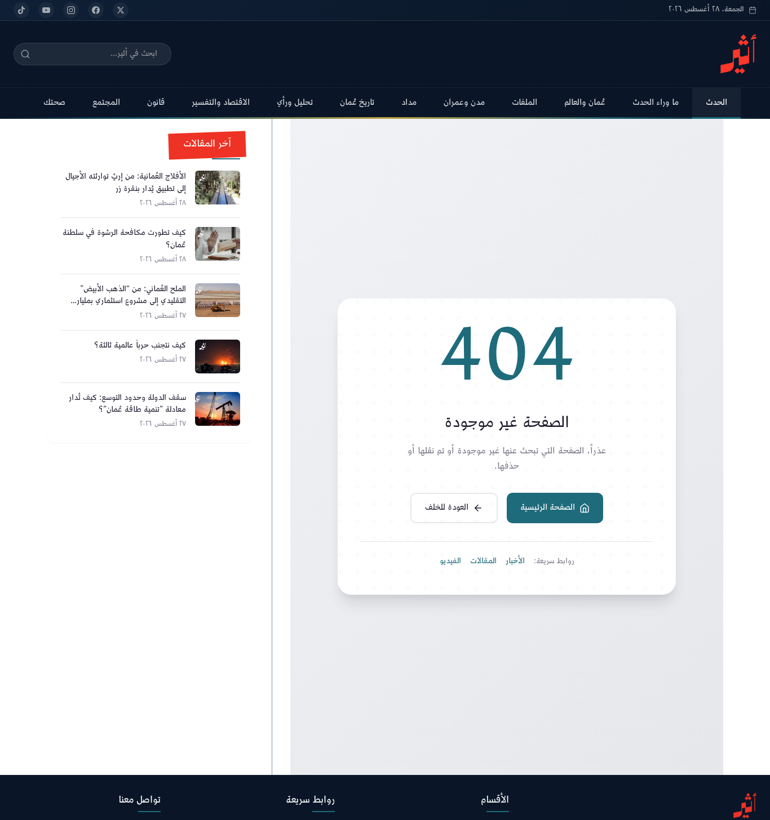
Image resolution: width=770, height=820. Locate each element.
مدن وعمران (464, 103)
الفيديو (450, 561)
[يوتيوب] (46, 10)
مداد (409, 103)
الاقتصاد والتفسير (221, 103)
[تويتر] (121, 10)
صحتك (54, 103)
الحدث (716, 103)
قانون (156, 103)
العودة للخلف (446, 508)
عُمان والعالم (584, 103)
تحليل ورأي (295, 103)
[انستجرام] (71, 10)
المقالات (483, 561)
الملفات (524, 103)
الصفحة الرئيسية (547, 508)
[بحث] (25, 54)
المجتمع (106, 103)
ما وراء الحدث (655, 103)
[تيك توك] (21, 10)
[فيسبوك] (96, 10)
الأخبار (515, 561)
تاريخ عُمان (357, 103)
